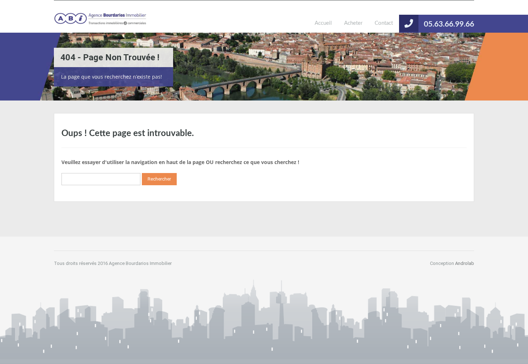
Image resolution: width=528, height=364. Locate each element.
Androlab (464, 263)
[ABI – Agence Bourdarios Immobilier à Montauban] (100, 22)
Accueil (323, 23)
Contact (384, 23)
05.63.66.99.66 (449, 24)
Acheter (353, 23)
